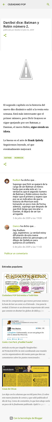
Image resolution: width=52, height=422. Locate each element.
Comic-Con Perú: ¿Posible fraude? (17, 342)
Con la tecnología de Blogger (27, 418)
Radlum (17, 180)
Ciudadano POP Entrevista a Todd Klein (20, 295)
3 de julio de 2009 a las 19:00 (27, 218)
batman (7, 158)
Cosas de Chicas (9, 389)
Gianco (16, 226)
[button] (5, 35)
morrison (19, 158)
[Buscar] (48, 4)
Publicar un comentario (16, 253)
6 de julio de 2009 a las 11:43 (27, 247)
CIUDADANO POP (17, 4)
